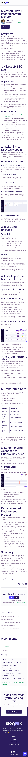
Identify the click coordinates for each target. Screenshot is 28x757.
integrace (12, 579)
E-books (14, 739)
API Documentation (8, 660)
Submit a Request (14, 712)
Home (14, 736)
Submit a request (20, 602)
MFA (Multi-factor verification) (11, 673)
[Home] (5, 3)
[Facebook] (19, 584)
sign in (7, 646)
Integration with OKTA (9, 675)
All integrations (6, 655)
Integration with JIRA (9, 665)
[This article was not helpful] (16, 597)
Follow (5, 27)
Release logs (14, 741)
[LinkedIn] (26, 584)
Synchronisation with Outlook (11, 662)
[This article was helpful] (11, 597)
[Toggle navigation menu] (24, 2)
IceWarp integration (8, 667)
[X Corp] (23, 584)
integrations (4, 579)
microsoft (20, 579)
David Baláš (9, 20)
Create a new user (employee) (10, 628)
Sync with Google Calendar (10, 670)
